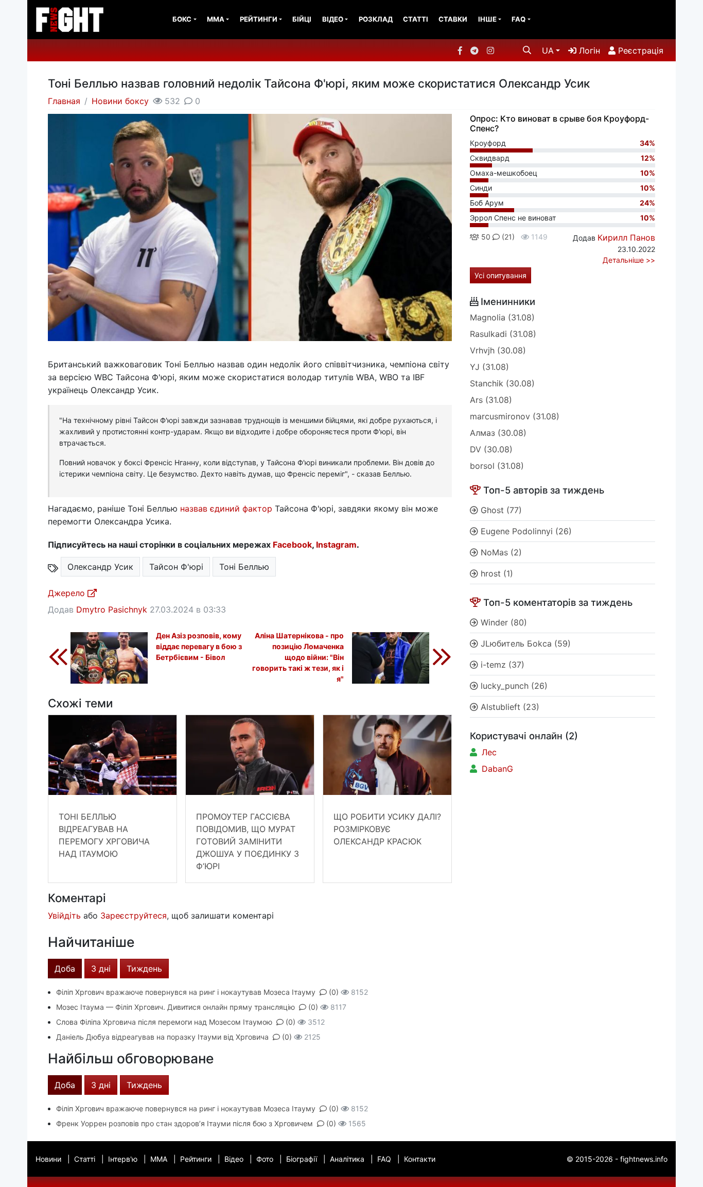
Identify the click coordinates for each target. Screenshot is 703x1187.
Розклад (376, 19)
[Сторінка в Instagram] (490, 50)
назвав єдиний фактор (226, 508)
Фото (264, 1159)
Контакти (419, 1159)
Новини (48, 1159)
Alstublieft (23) (508, 707)
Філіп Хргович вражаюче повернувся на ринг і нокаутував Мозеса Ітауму (185, 992)
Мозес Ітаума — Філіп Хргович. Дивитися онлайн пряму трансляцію (175, 1007)
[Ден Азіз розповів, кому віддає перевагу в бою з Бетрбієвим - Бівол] (98, 656)
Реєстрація (639, 50)
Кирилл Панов (626, 237)
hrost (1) (495, 573)
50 (484, 236)
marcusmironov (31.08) (514, 416)
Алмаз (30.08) (498, 433)
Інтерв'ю (122, 1159)
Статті (415, 19)
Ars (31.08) (491, 400)
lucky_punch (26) (513, 686)
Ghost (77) (500, 510)
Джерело (67, 593)
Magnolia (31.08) (502, 317)
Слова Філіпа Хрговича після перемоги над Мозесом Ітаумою (164, 1022)
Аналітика (347, 1159)
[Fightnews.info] (70, 19)
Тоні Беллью (244, 567)
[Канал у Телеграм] (474, 50)
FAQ (518, 19)
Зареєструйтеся (133, 915)
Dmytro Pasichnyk (111, 609)
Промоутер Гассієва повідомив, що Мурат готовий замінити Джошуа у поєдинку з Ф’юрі (247, 841)
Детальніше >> (629, 260)
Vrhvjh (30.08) (498, 350)
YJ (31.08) (489, 367)
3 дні (101, 968)
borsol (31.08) (497, 466)
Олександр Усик (100, 567)
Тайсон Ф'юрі (176, 567)
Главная (64, 101)
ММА (215, 19)
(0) (334, 992)
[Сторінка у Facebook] (460, 50)
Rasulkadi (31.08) (503, 334)
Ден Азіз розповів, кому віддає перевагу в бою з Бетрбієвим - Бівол (199, 646)
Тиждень (144, 968)
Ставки (452, 19)
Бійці (301, 19)
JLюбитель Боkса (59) (524, 643)
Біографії (301, 1159)
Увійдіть (64, 915)
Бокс (181, 19)
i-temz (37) (501, 664)
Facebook (292, 544)
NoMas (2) (500, 552)
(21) (507, 236)
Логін (588, 50)
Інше (487, 19)
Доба (65, 968)
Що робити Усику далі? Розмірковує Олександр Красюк (387, 828)
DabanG (497, 769)
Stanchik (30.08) (502, 383)
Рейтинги (258, 19)
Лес (489, 752)
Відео (332, 19)
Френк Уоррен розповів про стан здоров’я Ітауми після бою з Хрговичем (184, 1123)
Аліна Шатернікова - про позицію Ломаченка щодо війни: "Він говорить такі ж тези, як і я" (298, 657)
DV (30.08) (491, 449)
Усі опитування (500, 275)
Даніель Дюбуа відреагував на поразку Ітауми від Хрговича (162, 1036)
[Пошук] (527, 50)
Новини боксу (120, 101)
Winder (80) (502, 622)
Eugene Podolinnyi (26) (525, 531)
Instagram (336, 544)
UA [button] (548, 50)
